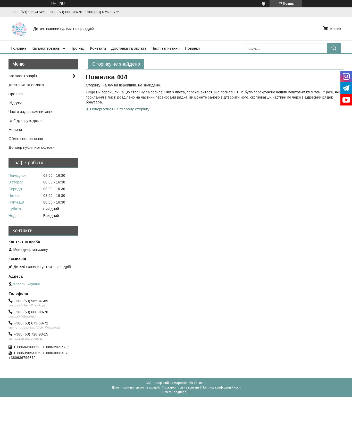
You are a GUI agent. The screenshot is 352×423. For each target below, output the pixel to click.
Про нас (78, 48)
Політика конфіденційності (221, 387)
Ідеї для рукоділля (26, 120)
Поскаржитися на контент (180, 387)
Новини (15, 129)
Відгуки (15, 103)
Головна (18, 48)
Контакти (98, 48)
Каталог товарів (45, 48)
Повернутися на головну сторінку (120, 109)
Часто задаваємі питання (31, 111)
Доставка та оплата (128, 48)
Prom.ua (200, 383)
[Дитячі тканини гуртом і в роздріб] (19, 29)
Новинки (192, 48)
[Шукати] (334, 48)
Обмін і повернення (26, 138)
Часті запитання (166, 48)
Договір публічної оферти (32, 147)
